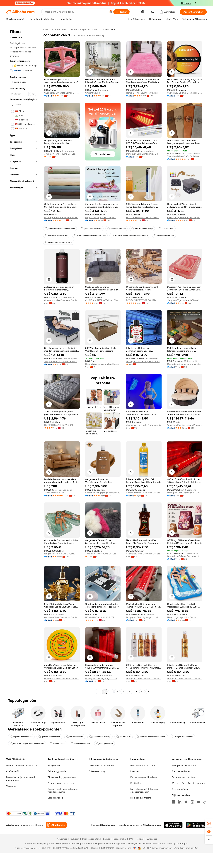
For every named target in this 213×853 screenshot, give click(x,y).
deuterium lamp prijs (144, 228)
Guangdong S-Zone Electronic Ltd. (184, 364)
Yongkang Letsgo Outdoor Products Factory (62, 361)
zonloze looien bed (82, 743)
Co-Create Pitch (14, 771)
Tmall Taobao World (91, 839)
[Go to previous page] (98, 691)
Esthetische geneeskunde (84, 29)
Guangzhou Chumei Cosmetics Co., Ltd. (185, 93)
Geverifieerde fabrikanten (101, 765)
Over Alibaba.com (15, 759)
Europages (152, 839)
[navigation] (23, 361)
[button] (110, 12)
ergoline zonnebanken (23, 737)
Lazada (106, 839)
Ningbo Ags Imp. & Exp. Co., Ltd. (100, 217)
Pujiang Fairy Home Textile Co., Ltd (183, 217)
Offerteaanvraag (97, 771)
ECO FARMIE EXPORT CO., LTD (141, 300)
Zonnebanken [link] (108, 29)
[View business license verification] (134, 848)
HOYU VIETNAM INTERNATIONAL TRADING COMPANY (144, 217)
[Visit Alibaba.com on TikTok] (205, 802)
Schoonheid (60, 29)
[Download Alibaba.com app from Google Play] (196, 825)
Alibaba (46, 29)
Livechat (134, 771)
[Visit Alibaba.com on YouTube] (198, 802)
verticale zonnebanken (58, 235)
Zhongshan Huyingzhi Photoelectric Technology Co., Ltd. (144, 425)
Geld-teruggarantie (57, 771)
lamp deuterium (76, 737)
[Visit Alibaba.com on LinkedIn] (180, 802)
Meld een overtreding (140, 797)
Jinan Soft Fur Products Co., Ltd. (59, 154)
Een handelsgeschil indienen (144, 777)
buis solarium (168, 228)
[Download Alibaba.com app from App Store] (173, 825)
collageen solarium (165, 235)
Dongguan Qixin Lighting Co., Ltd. (142, 154)
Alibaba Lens (12, 825)
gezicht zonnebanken (51, 737)
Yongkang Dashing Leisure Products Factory (185, 425)
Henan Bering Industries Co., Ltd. (142, 93)
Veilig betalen (54, 765)
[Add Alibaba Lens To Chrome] (56, 825)
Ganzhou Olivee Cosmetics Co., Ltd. (143, 492)
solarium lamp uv (118, 228)
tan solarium (125, 737)
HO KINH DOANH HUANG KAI (58, 425)
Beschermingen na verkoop (61, 783)
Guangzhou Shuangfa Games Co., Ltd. (62, 93)
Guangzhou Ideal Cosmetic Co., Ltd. (61, 300)
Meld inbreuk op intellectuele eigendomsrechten (144, 790)
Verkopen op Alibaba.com (184, 765)
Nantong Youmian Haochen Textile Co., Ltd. (62, 217)
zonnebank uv (59, 743)
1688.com (74, 839)
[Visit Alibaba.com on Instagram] (192, 802)
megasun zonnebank (184, 737)
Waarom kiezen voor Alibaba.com (22, 765)
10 (142, 691)
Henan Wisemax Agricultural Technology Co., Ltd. (103, 364)
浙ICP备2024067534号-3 (186, 848)
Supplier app (108, 825)
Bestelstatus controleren (184, 777)
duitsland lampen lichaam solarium (28, 743)
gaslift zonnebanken (93, 228)
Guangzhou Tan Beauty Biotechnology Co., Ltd (144, 361)
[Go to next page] (148, 691)
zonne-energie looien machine (61, 228)
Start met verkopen (181, 771)
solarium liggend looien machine (91, 235)
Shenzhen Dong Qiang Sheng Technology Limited (103, 492)
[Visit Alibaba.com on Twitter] (186, 802)
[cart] (153, 12)
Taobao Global (119, 839)
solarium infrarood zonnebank (153, 737)
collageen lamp (106, 743)
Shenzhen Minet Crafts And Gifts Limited (185, 156)
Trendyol (140, 839)
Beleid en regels (55, 797)
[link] (209, 823)
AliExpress (62, 839)
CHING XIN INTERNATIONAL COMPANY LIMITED (103, 300)
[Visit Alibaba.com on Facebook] (173, 802)
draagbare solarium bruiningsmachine (131, 235)
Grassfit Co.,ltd (92, 93)
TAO (131, 839)
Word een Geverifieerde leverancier (189, 783)
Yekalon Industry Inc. (54, 492)
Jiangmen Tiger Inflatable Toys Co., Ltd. (185, 300)
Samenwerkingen (180, 789)
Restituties (135, 783)
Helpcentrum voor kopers (142, 765)
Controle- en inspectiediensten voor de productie (63, 790)
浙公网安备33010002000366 (157, 848)
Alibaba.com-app (152, 825)
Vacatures (11, 786)
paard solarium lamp (101, 737)
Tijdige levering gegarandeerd (62, 777)
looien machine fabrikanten (60, 242)
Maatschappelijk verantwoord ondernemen (20, 778)
